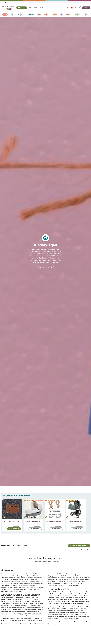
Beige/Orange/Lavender (54, 508)
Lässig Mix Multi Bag (75, 521)
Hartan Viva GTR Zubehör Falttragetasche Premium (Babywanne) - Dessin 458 (12, 521)
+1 (37, 517)
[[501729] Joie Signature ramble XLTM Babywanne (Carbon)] (32, 517)
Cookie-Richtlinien (52, 623)
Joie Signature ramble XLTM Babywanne (33, 521)
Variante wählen (35, 528)
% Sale (6, 542)
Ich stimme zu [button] (86, 623)
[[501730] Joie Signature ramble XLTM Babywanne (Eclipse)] (35, 517)
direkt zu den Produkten (45, 267)
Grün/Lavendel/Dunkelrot (54, 514)
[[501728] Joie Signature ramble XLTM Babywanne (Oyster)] (29, 517)
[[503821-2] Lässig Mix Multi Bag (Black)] (77, 517)
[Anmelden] (75, 7)
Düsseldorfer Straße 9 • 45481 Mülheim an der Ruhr (78, 2)
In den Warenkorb (15, 528)
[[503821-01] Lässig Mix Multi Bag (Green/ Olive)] (74, 517)
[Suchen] (68, 7)
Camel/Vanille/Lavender (54, 511)
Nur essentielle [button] (79, 623)
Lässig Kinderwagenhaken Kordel (54, 521)
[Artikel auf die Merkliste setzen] (5, 528)
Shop (3, 542)
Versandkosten (16, 526)
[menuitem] (30, 7)
